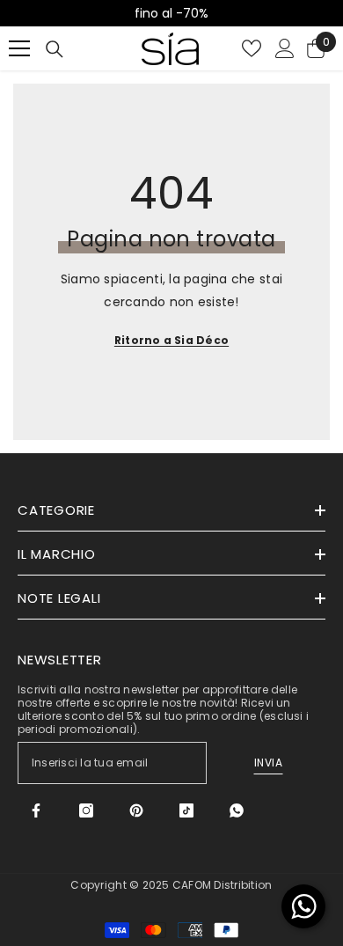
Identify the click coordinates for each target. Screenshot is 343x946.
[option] (171, 13)
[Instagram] (86, 810)
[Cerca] (54, 49)
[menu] (19, 48)
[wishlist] (251, 48)
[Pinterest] (136, 810)
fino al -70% (171, 13)
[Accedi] (285, 48)
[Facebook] (36, 810)
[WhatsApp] (236, 810)
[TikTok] (186, 810)
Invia (268, 762)
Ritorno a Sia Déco (171, 340)
